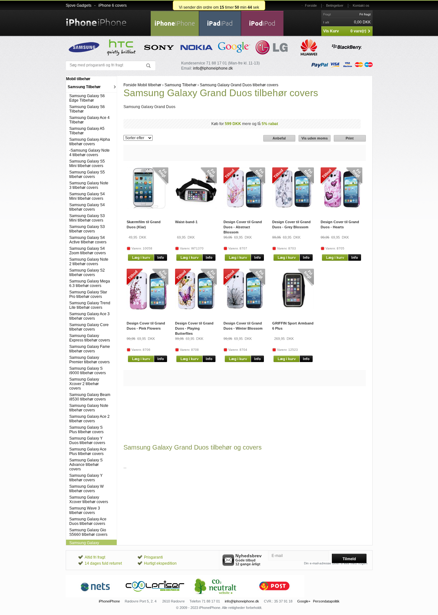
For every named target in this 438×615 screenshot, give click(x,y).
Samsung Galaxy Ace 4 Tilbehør (89, 119)
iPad (220, 23)
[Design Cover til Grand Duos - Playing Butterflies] (196, 309)
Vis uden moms (314, 138)
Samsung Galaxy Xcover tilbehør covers (88, 499)
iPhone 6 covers (112, 5)
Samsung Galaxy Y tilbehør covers (86, 477)
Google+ (303, 601)
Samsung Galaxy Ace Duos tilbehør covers (87, 521)
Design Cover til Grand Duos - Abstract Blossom (242, 227)
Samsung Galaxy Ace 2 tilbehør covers (89, 418)
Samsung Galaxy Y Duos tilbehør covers (87, 440)
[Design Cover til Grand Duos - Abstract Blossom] (244, 208)
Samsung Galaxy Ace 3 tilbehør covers (89, 316)
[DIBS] (155, 596)
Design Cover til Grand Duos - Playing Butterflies (194, 328)
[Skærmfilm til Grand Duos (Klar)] (147, 208)
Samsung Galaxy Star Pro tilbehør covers (88, 294)
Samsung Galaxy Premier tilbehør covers (89, 359)
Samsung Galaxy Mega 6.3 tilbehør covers (89, 283)
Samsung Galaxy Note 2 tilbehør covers (88, 261)
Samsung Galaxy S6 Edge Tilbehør (87, 98)
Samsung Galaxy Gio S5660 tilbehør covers (88, 532)
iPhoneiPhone (109, 601)
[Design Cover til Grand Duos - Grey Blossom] (293, 208)
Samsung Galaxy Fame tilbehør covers (89, 348)
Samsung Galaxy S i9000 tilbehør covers (87, 370)
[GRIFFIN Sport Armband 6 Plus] (293, 309)
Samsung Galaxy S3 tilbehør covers (87, 228)
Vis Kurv (331, 31)
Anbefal (279, 138)
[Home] (96, 18)
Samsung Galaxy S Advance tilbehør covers (86, 464)
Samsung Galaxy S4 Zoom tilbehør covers (87, 250)
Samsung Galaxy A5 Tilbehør (87, 130)
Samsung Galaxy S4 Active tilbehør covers (87, 239)
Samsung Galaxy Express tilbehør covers (89, 337)
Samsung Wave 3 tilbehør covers (84, 510)
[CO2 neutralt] (215, 596)
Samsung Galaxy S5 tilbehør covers (87, 174)
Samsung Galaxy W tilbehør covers (86, 488)
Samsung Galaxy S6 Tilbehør (87, 109)
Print (350, 138)
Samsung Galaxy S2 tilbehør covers (87, 272)
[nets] (95, 596)
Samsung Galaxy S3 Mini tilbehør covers (87, 218)
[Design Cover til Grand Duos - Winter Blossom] (244, 309)
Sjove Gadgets (78, 5)
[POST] (274, 596)
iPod (262, 23)
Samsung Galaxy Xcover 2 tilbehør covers (84, 384)
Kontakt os (361, 5)
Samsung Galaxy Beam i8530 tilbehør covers (89, 396)
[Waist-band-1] (196, 208)
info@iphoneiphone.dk (213, 68)
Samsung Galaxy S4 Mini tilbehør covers (87, 196)
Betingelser (334, 5)
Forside (311, 5)
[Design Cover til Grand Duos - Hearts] (341, 208)
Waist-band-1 (186, 222)
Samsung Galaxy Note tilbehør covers (88, 407)
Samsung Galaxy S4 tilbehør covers (87, 207)
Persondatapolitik (326, 601)
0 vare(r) (358, 31)
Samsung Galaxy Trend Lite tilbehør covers (89, 305)
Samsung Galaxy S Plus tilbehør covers (86, 429)
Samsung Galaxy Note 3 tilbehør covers (88, 185)
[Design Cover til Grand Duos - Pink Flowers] (147, 309)
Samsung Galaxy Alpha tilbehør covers (89, 141)
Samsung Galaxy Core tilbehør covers (89, 327)
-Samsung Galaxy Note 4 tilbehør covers (89, 152)
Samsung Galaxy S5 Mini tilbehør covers (87, 163)
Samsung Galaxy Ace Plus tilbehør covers (87, 451)
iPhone (175, 23)
